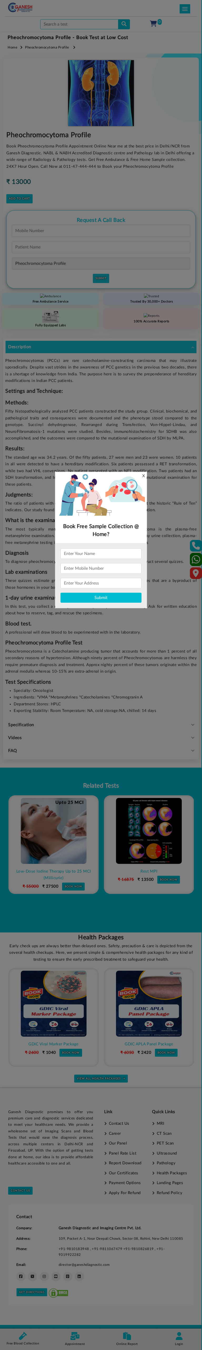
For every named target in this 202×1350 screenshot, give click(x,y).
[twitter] (32, 1276)
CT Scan (164, 1134)
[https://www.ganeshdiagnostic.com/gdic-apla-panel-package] (53, 1004)
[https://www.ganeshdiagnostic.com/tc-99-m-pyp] (149, 831)
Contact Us (20, 1190)
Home (12, 47)
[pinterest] (67, 1276)
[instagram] (44, 1276)
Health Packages (172, 1173)
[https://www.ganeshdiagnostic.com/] (20, 7)
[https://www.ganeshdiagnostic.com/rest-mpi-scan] (53, 831)
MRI (160, 1124)
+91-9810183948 (74, 1249)
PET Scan (165, 1143)
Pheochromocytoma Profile (47, 47)
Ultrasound (167, 1153)
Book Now (73, 879)
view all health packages (99, 1078)
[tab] (101, 347)
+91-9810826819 (139, 1249)
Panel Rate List (122, 1153)
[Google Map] (196, 575)
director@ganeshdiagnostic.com (84, 1265)
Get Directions (31, 1292)
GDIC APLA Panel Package (53, 1044)
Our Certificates (123, 1173)
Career (115, 1134)
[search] (124, 24)
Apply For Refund (125, 1193)
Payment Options (125, 1183)
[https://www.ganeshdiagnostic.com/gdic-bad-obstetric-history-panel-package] (149, 1004)
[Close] (174, 32)
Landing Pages (170, 1183)
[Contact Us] (196, 547)
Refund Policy (169, 1193)
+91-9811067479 (107, 1249)
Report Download (125, 1163)
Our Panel (118, 1143)
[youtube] (55, 1276)
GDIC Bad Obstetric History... (149, 1044)
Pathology (166, 1163)
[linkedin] (79, 1276)
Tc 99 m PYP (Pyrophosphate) (149, 871)
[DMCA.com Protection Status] (58, 1292)
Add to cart (19, 198)
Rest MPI (53, 871)
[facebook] (21, 1276)
